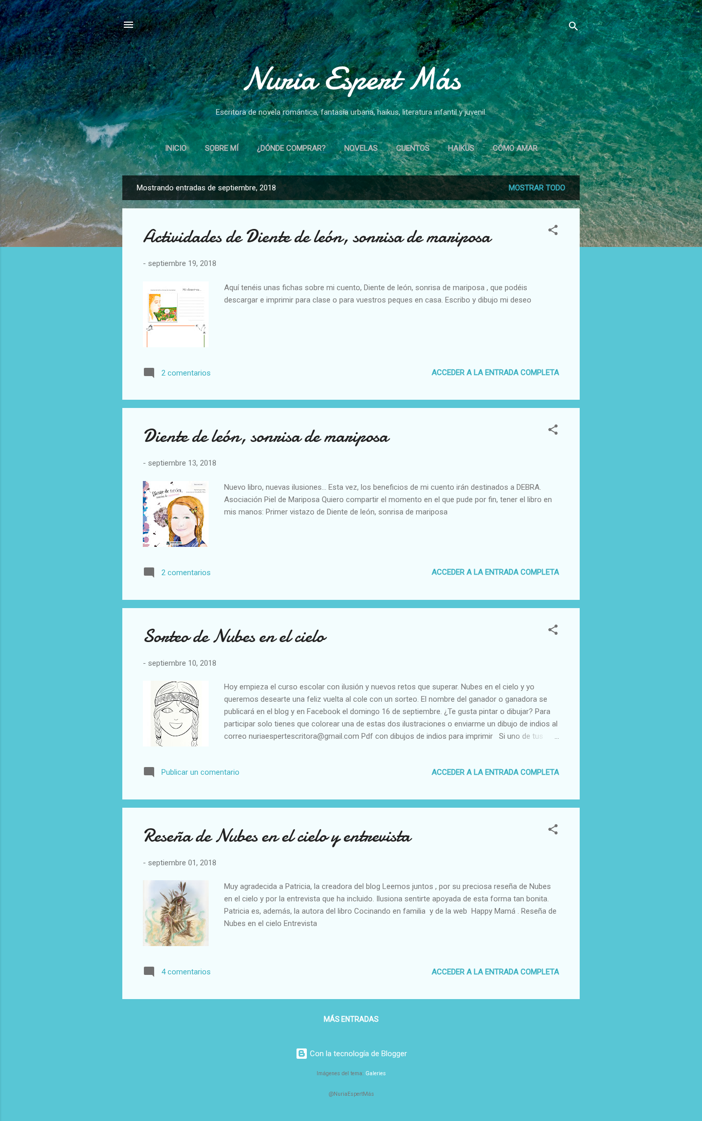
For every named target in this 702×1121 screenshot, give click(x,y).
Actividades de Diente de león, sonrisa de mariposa (316, 236)
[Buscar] (573, 28)
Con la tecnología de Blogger (357, 1053)
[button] (553, 232)
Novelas (361, 148)
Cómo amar (515, 148)
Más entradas (351, 1019)
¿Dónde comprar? (291, 148)
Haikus (461, 148)
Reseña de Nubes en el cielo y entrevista (276, 835)
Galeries (375, 1073)
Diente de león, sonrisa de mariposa (265, 436)
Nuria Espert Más (351, 79)
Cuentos (413, 148)
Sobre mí (221, 148)
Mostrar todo (537, 187)
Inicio (176, 148)
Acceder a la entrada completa (495, 372)
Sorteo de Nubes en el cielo (233, 636)
